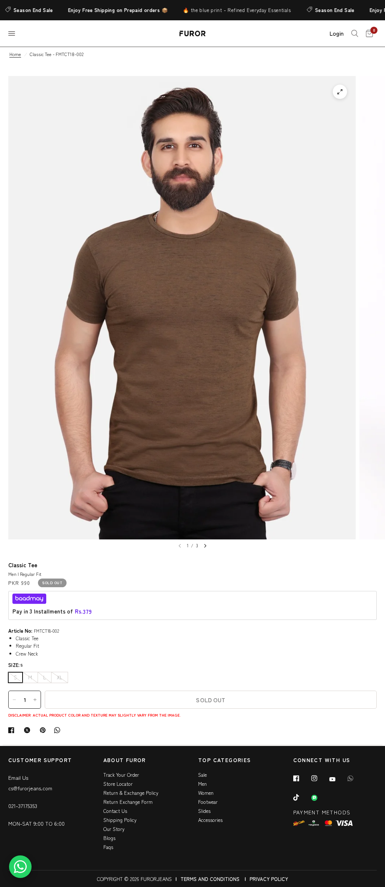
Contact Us (115, 810)
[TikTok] (301, 797)
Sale (202, 774)
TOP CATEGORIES (224, 760)
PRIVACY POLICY (269, 878)
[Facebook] (301, 778)
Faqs (108, 847)
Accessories (210, 819)
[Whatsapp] (355, 778)
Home (15, 54)
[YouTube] (337, 779)
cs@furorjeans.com (30, 788)
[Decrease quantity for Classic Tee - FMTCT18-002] (14, 699)
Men (202, 783)
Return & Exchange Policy (130, 792)
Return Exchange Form (128, 801)
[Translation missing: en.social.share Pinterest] (44, 730)
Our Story (113, 828)
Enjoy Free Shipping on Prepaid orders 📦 (101, 10)
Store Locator (118, 783)
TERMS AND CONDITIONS (209, 878)
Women (206, 792)
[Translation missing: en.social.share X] (28, 730)
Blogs (109, 837)
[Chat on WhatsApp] (20, 866)
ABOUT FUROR (124, 760)
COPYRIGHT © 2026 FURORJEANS (134, 878)
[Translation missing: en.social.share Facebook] (12, 730)
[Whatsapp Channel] (319, 798)
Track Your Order (121, 774)
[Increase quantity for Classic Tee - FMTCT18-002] (35, 699)
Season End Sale (318, 10)
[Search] (354, 33)
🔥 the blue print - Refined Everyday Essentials (220, 10)
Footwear (208, 801)
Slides (204, 810)
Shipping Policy (119, 819)
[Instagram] (319, 778)
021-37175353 (22, 806)
